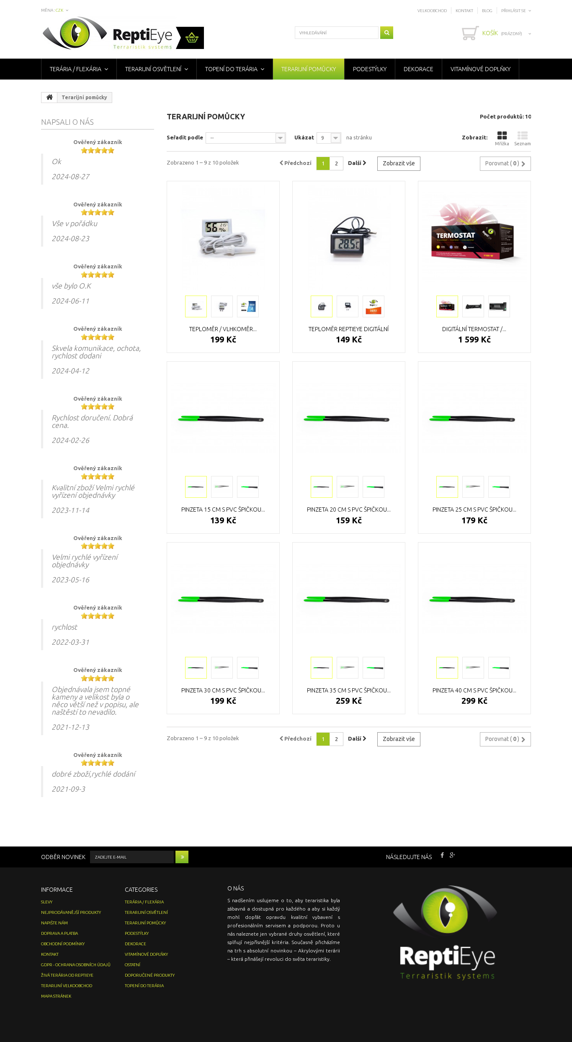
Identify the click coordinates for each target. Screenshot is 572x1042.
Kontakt (464, 10)
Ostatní (132, 964)
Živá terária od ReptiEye (67, 975)
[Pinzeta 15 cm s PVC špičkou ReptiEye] (223, 418)
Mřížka (502, 143)
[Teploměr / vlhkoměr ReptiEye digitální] (223, 237)
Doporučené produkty (150, 975)
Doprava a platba (59, 933)
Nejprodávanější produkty (71, 912)
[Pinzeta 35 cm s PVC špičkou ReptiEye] (349, 599)
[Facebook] (442, 854)
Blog (487, 10)
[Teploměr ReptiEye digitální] (349, 237)
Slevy (46, 902)
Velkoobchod (432, 10)
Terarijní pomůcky (308, 69)
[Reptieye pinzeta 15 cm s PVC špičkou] (196, 487)
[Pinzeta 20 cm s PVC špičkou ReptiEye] (349, 418)
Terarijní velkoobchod (66, 985)
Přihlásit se (513, 10)
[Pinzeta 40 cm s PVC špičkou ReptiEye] (474, 599)
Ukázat (304, 137)
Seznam (522, 143)
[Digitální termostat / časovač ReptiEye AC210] (474, 237)
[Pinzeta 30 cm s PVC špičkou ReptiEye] (223, 599)
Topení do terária (231, 69)
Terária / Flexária (75, 69)
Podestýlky (369, 69)
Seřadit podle (185, 137)
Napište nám (54, 923)
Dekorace (418, 69)
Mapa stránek (56, 996)
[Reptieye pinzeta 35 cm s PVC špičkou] (321, 668)
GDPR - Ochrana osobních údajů (76, 964)
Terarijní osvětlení (153, 69)
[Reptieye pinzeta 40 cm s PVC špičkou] (447, 668)
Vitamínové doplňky (480, 69)
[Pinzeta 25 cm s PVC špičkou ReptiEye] (474, 418)
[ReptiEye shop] (123, 34)
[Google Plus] (452, 854)
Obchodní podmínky (63, 944)
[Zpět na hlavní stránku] (49, 98)
